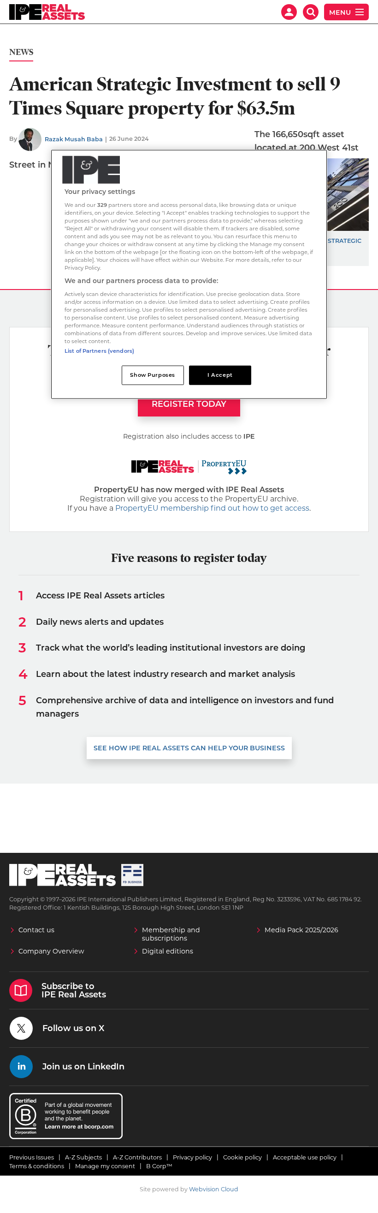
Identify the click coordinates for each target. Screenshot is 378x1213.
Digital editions (167, 951)
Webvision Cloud (213, 1189)
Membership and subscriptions (171, 934)
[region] (189, 274)
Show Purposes (152, 375)
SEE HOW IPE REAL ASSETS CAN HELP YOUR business (189, 748)
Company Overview (51, 951)
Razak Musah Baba (74, 139)
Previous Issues (31, 1157)
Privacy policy (192, 1157)
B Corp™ (159, 1166)
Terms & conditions (36, 1166)
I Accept (220, 375)
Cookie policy (242, 1157)
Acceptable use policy (305, 1157)
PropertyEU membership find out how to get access (212, 508)
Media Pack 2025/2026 (301, 930)
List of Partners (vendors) (99, 351)
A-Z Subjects (83, 1157)
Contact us (36, 930)
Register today (189, 404)
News (21, 52)
